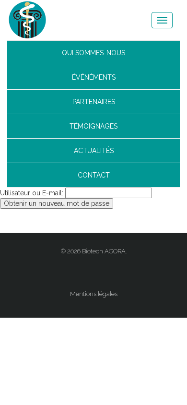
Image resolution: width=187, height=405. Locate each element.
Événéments (94, 77)
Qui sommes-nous (93, 53)
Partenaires (93, 102)
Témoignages (93, 126)
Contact (94, 175)
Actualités (94, 151)
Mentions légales (93, 294)
